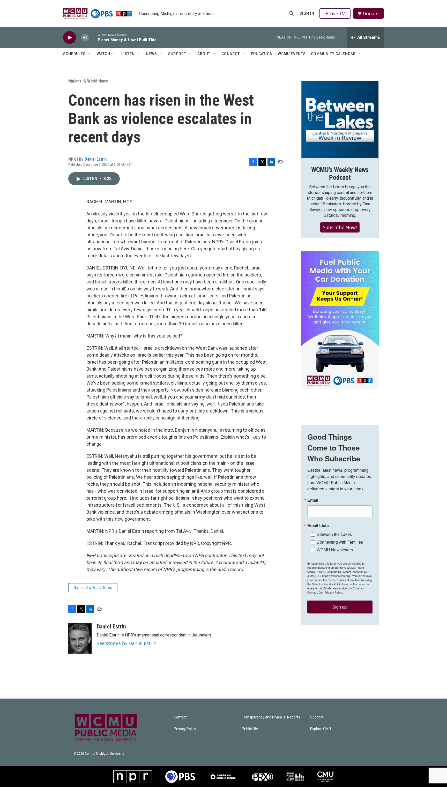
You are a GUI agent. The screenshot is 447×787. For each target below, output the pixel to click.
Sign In (307, 13)
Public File (250, 729)
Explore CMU (320, 729)
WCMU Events (292, 54)
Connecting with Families (340, 542)
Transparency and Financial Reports (271, 717)
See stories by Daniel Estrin (127, 643)
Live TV (337, 13)
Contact (180, 717)
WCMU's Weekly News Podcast (340, 173)
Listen (128, 54)
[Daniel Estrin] (80, 638)
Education (262, 54)
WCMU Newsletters (335, 550)
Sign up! (340, 607)
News (151, 54)
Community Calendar (333, 54)
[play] (69, 38)
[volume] (85, 37)
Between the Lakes (334, 534)
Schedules (74, 54)
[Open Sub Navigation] (89, 54)
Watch (103, 54)
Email (312, 500)
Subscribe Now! (340, 227)
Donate (371, 13)
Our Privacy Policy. (331, 592)
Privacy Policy (185, 729)
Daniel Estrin (96, 159)
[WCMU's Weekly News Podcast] (339, 119)
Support (177, 54)
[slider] (93, 37)
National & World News (88, 81)
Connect (230, 54)
